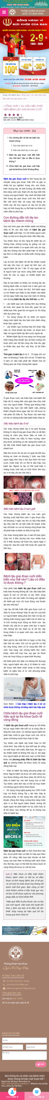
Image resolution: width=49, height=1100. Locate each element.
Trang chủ (7, 95)
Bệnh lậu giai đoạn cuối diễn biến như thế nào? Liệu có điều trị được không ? (24, 158)
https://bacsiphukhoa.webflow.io (15, 1084)
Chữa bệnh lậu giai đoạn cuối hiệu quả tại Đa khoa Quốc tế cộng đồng (24, 167)
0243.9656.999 (13, 985)
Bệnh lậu (15, 95)
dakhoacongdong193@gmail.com (21, 988)
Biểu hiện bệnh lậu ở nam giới (25, 150)
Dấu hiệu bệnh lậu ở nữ (22, 146)
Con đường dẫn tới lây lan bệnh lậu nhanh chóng (24, 139)
